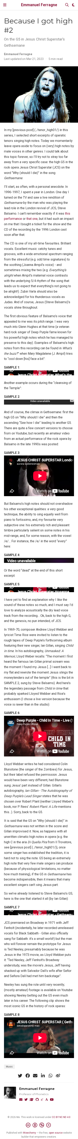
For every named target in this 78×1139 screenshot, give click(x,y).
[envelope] (35, 1076)
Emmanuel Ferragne (39, 5)
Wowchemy (29, 1132)
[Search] (67, 5)
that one (32, 219)
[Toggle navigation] (4, 5)
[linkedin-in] (43, 1076)
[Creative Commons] (39, 1125)
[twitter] (20, 1076)
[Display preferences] (73, 5)
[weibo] (58, 1076)
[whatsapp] (50, 1076)
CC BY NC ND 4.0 (61, 1117)
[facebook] (28, 1076)
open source (56, 1132)
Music (9, 1066)
